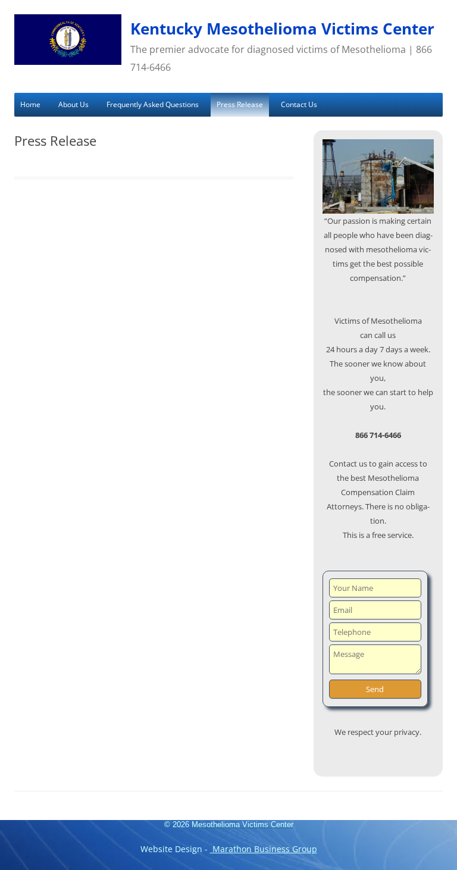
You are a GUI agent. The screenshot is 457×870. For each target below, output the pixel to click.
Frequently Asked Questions (153, 104)
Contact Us (299, 104)
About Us (73, 104)
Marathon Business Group (263, 849)
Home (30, 104)
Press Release (240, 104)
